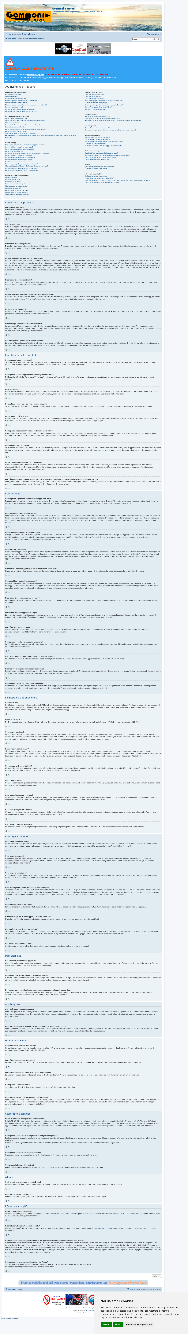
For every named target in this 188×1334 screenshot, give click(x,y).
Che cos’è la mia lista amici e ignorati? (97, 128)
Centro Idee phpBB (106, 1228)
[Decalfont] (79, 48)
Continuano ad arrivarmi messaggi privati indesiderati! (102, 118)
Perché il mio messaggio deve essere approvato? (21, 168)
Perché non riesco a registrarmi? (16, 98)
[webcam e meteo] (63, 48)
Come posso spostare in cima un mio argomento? (21, 170)
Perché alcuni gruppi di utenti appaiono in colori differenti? (104, 105)
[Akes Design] (99, 48)
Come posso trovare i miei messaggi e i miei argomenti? (103, 146)
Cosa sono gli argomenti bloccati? (16, 192)
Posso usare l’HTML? (12, 179)
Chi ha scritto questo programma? (96, 176)
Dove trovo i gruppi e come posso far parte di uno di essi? (104, 100)
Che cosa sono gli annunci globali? (16, 186)
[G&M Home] (28, 14)
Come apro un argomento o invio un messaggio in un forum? (25, 145)
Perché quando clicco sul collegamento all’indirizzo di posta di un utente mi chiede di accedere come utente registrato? (40, 136)
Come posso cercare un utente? (95, 144)
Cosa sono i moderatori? (93, 96)
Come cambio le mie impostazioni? (16, 118)
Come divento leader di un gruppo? (96, 103)
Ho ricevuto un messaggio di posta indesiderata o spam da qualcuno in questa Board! (113, 120)
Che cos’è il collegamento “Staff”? (96, 109)
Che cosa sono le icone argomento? (17, 194)
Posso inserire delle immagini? (15, 184)
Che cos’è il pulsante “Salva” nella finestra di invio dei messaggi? (26, 166)
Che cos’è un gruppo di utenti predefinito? (98, 107)
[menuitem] (24, 34)
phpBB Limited (64, 1214)
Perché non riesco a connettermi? (16, 103)
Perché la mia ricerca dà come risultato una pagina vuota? (104, 141)
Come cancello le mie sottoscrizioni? (97, 159)
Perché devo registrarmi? (13, 94)
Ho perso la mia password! (14, 107)
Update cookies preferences (9, 1318)
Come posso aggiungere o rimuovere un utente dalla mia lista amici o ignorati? (110, 130)
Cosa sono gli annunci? (13, 188)
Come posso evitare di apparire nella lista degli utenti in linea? (25, 120)
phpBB (75, 1308)
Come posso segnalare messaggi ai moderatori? (21, 164)
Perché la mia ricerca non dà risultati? (97, 139)
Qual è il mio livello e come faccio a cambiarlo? (20, 133)
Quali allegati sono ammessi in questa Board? (100, 166)
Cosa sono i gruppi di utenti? (94, 98)
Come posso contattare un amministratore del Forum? (103, 182)
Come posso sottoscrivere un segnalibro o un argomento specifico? (107, 155)
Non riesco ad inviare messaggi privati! (98, 116)
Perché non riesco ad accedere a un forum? (20, 157)
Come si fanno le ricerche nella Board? (97, 137)
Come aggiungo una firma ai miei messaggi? (20, 149)
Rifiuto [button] (118, 1324)
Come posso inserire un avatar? (16, 131)
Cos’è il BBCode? (11, 177)
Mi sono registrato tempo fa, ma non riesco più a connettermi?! (26, 105)
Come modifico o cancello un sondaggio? (18, 155)
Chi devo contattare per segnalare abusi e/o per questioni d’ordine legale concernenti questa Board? (118, 180)
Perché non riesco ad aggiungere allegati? (19, 159)
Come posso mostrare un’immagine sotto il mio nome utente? (25, 129)
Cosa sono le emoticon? (13, 182)
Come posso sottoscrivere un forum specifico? (100, 157)
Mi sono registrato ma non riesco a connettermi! (21, 100)
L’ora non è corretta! (12, 123)
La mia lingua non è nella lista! (15, 127)
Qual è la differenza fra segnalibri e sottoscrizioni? (101, 153)
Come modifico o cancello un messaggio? (19, 147)
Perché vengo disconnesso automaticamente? (20, 109)
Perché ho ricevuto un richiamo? (16, 162)
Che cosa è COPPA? (12, 96)
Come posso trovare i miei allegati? (96, 169)
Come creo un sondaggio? (14, 151)
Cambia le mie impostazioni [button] (139, 1324)
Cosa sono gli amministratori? (94, 94)
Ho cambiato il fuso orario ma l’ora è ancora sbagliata (22, 125)
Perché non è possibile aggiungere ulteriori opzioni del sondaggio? (27, 153)
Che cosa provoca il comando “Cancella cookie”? (21, 111)
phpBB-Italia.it (89, 1310)
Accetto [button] (106, 1324)
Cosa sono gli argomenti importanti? (17, 190)
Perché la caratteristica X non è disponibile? (99, 178)
